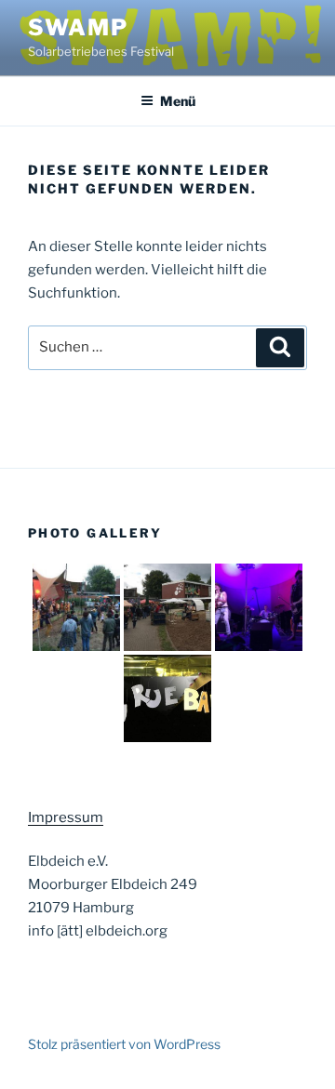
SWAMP (78, 27)
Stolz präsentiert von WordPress (124, 1044)
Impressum (65, 817)
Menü (177, 101)
